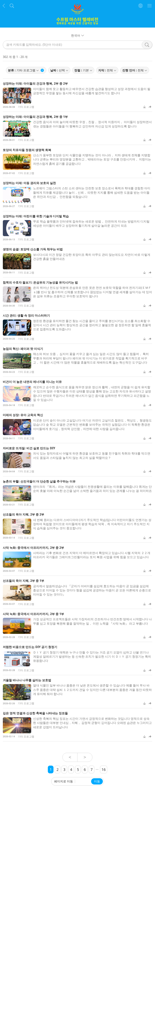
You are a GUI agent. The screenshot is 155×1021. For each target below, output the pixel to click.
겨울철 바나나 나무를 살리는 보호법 (27, 680)
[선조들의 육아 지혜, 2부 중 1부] (17, 593)
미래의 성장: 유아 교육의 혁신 (23, 415)
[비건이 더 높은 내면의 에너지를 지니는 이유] (17, 394)
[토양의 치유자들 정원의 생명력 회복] (17, 162)
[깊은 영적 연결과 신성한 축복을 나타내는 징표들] (17, 725)
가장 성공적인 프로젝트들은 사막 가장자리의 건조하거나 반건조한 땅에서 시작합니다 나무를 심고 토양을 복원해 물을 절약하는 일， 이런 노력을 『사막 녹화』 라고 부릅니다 (92, 621)
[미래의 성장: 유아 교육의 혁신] (17, 427)
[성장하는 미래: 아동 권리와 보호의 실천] (17, 195)
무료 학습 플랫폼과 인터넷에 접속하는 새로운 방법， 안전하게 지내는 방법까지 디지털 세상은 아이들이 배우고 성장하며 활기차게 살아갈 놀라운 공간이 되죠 (91, 223)
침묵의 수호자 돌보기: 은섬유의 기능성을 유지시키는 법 (40, 282)
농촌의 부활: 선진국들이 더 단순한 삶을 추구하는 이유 (39, 481)
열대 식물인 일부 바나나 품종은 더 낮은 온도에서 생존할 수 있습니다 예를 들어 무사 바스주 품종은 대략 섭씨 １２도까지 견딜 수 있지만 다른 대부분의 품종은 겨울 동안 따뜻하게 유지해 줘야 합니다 (92, 689)
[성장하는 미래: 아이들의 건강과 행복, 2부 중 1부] (17, 129)
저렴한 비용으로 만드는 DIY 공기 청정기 (30, 647)
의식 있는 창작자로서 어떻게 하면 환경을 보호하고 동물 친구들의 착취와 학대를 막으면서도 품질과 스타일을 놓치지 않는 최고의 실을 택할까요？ (91, 455)
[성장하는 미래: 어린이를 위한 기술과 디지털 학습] (17, 228)
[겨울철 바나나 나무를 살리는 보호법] (17, 692)
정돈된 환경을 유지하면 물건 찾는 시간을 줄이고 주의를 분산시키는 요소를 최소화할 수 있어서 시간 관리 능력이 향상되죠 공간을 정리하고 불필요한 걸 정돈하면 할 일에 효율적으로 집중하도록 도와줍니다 (92, 325)
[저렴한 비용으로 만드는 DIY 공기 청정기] (17, 659)
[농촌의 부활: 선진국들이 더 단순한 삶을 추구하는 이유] (17, 493)
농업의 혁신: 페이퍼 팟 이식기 (23, 349)
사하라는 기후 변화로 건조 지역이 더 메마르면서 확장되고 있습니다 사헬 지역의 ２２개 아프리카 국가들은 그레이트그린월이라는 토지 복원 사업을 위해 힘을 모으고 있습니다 (91, 555)
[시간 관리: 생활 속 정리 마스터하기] (17, 328)
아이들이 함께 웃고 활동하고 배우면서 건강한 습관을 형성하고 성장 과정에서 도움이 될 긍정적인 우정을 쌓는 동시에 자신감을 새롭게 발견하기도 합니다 (91, 91)
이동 (97, 781)
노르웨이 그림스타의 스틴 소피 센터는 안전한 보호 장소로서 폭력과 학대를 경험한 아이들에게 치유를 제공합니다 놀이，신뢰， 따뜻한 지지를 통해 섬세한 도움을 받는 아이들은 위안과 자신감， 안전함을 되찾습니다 (91, 192)
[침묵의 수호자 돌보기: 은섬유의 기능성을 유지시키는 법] (17, 294)
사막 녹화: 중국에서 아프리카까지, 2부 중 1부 (33, 614)
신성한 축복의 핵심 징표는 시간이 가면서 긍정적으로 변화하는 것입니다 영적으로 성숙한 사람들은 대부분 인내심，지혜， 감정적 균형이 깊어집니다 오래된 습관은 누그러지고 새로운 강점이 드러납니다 (92, 723)
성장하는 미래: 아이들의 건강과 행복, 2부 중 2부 (35, 83)
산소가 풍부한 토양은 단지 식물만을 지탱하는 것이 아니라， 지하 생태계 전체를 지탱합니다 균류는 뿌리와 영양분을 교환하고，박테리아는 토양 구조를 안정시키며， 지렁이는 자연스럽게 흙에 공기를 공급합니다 (92, 159)
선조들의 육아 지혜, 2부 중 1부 (23, 581)
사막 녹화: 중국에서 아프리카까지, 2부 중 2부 (33, 548)
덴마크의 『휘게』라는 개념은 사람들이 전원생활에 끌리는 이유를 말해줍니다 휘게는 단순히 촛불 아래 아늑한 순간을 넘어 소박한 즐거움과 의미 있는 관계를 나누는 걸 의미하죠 (92, 489)
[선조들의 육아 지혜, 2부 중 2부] (17, 527)
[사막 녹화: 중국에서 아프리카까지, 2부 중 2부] (17, 560)
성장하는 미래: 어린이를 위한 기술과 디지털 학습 (36, 216)
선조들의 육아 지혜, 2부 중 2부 (23, 514)
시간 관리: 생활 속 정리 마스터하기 (26, 315)
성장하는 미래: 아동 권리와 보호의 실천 (29, 183)
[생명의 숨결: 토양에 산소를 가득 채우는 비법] (17, 261)
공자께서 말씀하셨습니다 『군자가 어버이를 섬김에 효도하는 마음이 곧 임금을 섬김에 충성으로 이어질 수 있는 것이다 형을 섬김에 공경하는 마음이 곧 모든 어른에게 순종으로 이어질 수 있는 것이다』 (92, 590)
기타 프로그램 (26, 107)
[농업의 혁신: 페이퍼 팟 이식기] (17, 361)
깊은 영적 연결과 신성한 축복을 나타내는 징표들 (35, 713)
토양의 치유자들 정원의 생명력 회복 (27, 150)
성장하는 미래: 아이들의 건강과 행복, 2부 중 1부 (35, 117)
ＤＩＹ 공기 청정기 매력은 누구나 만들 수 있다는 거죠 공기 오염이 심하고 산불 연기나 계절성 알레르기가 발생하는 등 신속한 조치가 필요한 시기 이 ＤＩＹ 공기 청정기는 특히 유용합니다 (92, 656)
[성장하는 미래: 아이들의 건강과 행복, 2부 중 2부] (17, 96)
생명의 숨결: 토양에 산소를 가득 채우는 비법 (33, 249)
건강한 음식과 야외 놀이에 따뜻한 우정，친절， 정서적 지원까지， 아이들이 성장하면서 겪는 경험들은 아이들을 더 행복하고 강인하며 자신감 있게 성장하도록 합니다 (92, 124)
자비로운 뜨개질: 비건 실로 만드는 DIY (29, 448)
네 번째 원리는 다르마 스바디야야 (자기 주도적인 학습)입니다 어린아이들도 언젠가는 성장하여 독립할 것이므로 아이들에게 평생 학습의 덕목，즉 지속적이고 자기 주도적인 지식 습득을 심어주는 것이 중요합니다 (92, 524)
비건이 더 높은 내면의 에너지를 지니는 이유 (32, 382)
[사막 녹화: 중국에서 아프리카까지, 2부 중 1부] (17, 626)
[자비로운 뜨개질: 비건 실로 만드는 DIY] (17, 460)
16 (104, 769)
